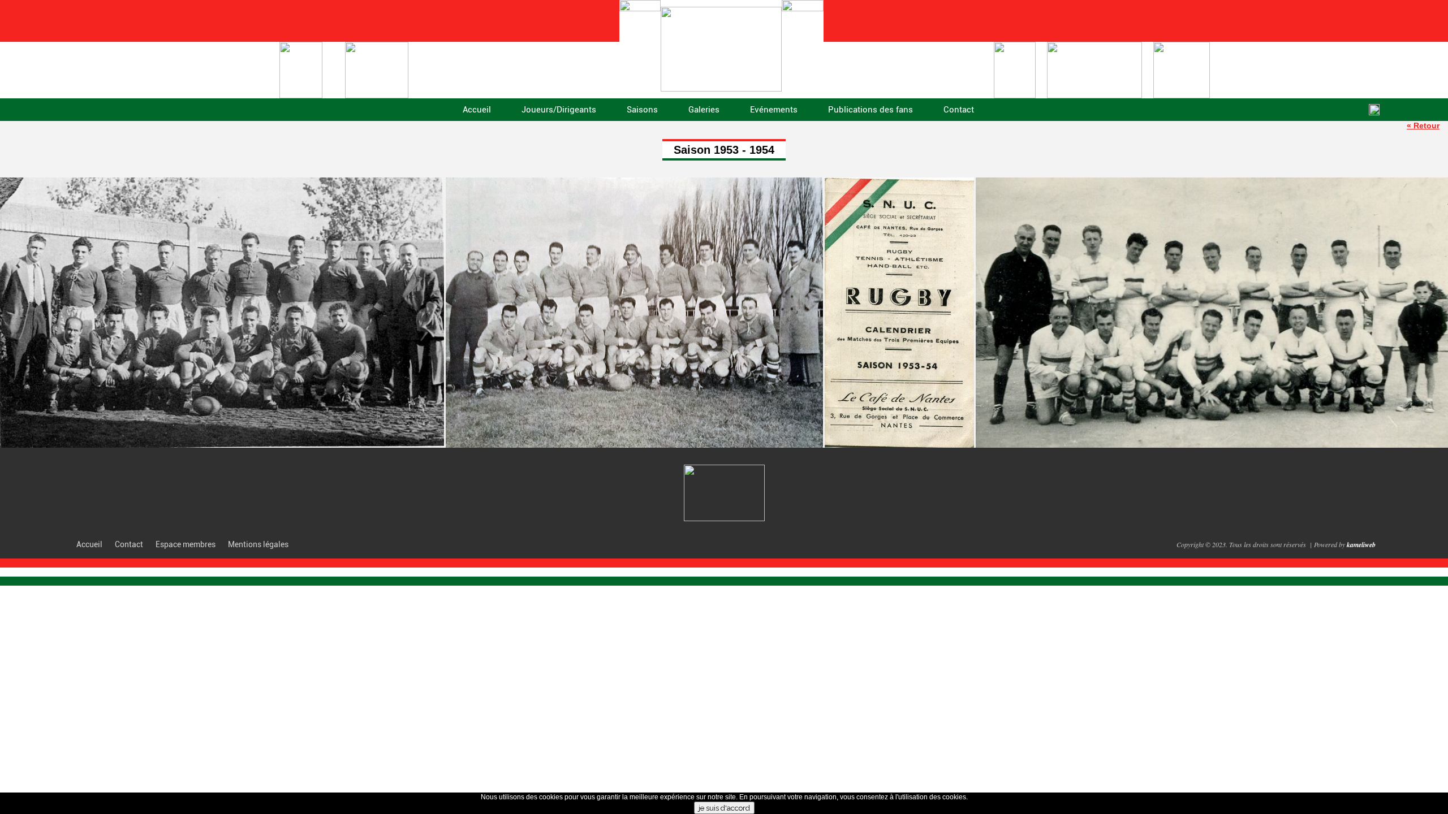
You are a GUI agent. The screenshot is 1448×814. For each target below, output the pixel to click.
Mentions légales (258, 544)
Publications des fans (870, 110)
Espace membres (186, 544)
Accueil (477, 110)
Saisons (642, 110)
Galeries (703, 110)
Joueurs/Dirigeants (559, 110)
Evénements (774, 110)
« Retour (1423, 125)
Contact (958, 110)
